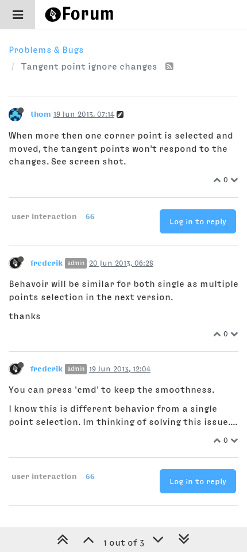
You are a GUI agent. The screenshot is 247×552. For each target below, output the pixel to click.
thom (40, 114)
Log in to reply (197, 221)
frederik (46, 263)
